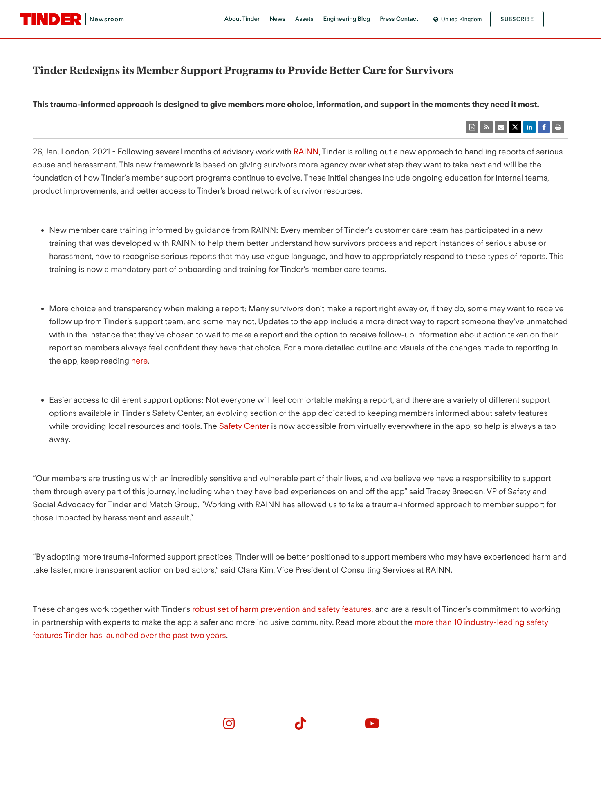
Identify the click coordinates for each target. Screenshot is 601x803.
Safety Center (244, 426)
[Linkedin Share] (529, 127)
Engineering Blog (346, 18)
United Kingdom (461, 19)
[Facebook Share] (544, 127)
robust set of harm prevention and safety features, (281, 609)
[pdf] (472, 127)
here (139, 361)
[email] (501, 127)
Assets (304, 18)
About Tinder (242, 18)
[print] (558, 127)
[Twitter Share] (515, 127)
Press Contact (399, 18)
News (277, 18)
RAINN (306, 151)
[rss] (486, 127)
